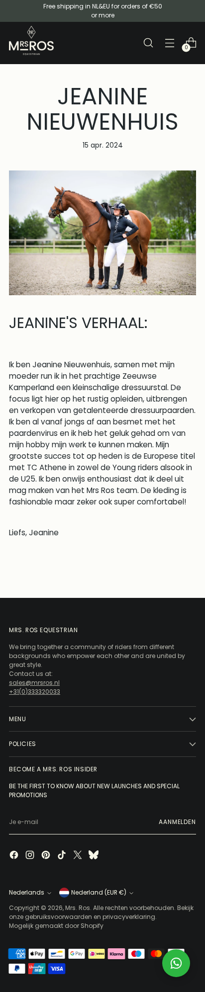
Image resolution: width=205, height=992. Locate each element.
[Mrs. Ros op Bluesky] (95, 856)
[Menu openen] (169, 43)
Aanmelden (177, 822)
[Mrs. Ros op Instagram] (31, 856)
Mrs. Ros (77, 908)
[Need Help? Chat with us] (176, 963)
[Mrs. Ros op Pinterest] (47, 856)
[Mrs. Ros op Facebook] (15, 856)
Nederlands (26, 892)
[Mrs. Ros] (31, 40)
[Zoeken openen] (148, 43)
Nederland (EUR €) (98, 892)
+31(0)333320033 (34, 691)
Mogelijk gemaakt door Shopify (56, 925)
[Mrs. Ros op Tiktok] (63, 856)
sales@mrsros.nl (34, 682)
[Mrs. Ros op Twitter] (79, 856)
